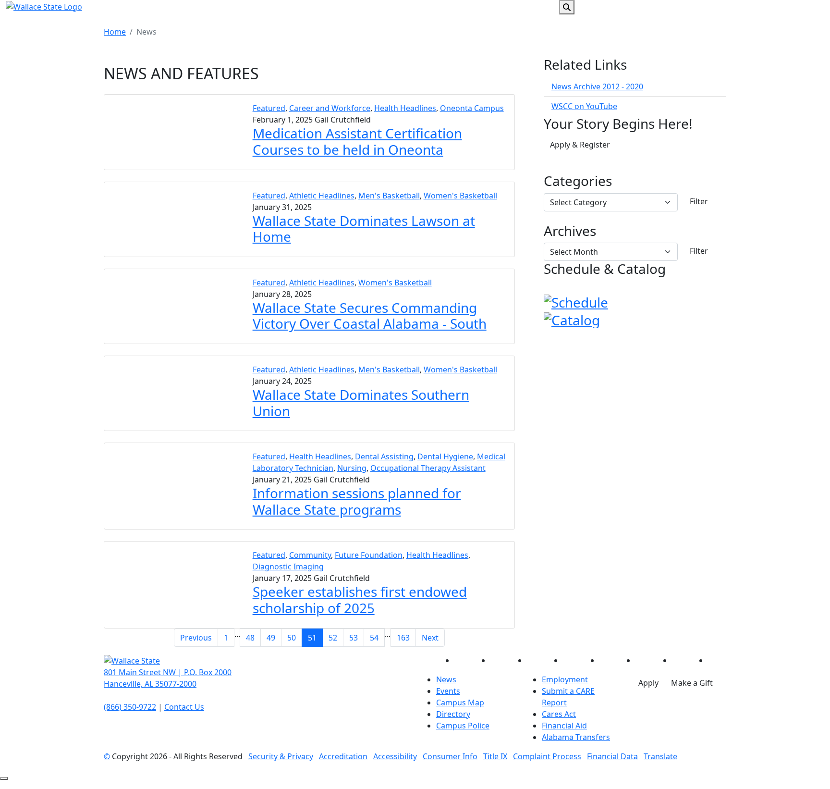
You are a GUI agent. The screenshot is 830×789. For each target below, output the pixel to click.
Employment (565, 679)
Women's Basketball (460, 195)
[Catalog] (572, 318)
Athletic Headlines (321, 195)
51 (312, 637)
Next (430, 637)
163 (403, 637)
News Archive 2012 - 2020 (597, 86)
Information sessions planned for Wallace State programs (357, 501)
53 (353, 637)
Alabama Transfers (576, 737)
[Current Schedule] (576, 301)
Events (448, 691)
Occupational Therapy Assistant (428, 468)
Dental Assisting (384, 456)
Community (310, 555)
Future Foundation (369, 555)
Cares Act (559, 714)
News (446, 679)
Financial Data (612, 756)
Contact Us (184, 707)
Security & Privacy (280, 756)
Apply (648, 683)
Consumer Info (450, 756)
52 (333, 637)
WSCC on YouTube (584, 106)
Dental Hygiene (445, 456)
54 (374, 637)
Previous (196, 637)
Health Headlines (405, 108)
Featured (269, 108)
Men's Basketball (389, 195)
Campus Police (462, 725)
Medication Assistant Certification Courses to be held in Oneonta (357, 141)
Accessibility (395, 756)
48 (250, 637)
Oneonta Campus (472, 108)
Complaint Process (547, 756)
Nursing (351, 468)
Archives (570, 231)
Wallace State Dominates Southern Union (361, 402)
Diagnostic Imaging (288, 566)
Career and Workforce (329, 108)
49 (271, 637)
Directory (453, 714)
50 (291, 637)
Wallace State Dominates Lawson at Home (364, 228)
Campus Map (460, 702)
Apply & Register (580, 144)
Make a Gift (692, 683)
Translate (660, 756)
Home (115, 31)
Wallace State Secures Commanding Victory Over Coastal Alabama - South (370, 315)
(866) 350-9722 (130, 707)
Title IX (495, 756)
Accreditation (343, 756)
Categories (578, 181)
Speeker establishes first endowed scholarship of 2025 (360, 599)
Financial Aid (564, 725)
